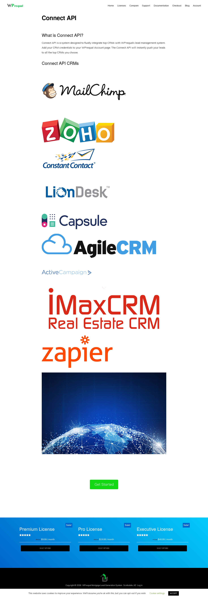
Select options (45, 548)
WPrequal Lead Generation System (15, 5)
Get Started (104, 484)
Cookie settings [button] (157, 593)
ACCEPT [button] (173, 593)
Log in (139, 585)
